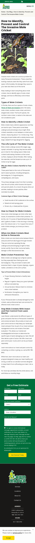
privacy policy (7, 450)
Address (6, 409)
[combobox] (17, 404)
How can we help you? (10, 417)
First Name (7, 388)
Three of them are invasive (10, 108)
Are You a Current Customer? (12, 401)
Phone (6, 395)
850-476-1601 (19, 515)
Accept (8, 538)
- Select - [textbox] (8, 404)
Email (19, 395)
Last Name (21, 388)
